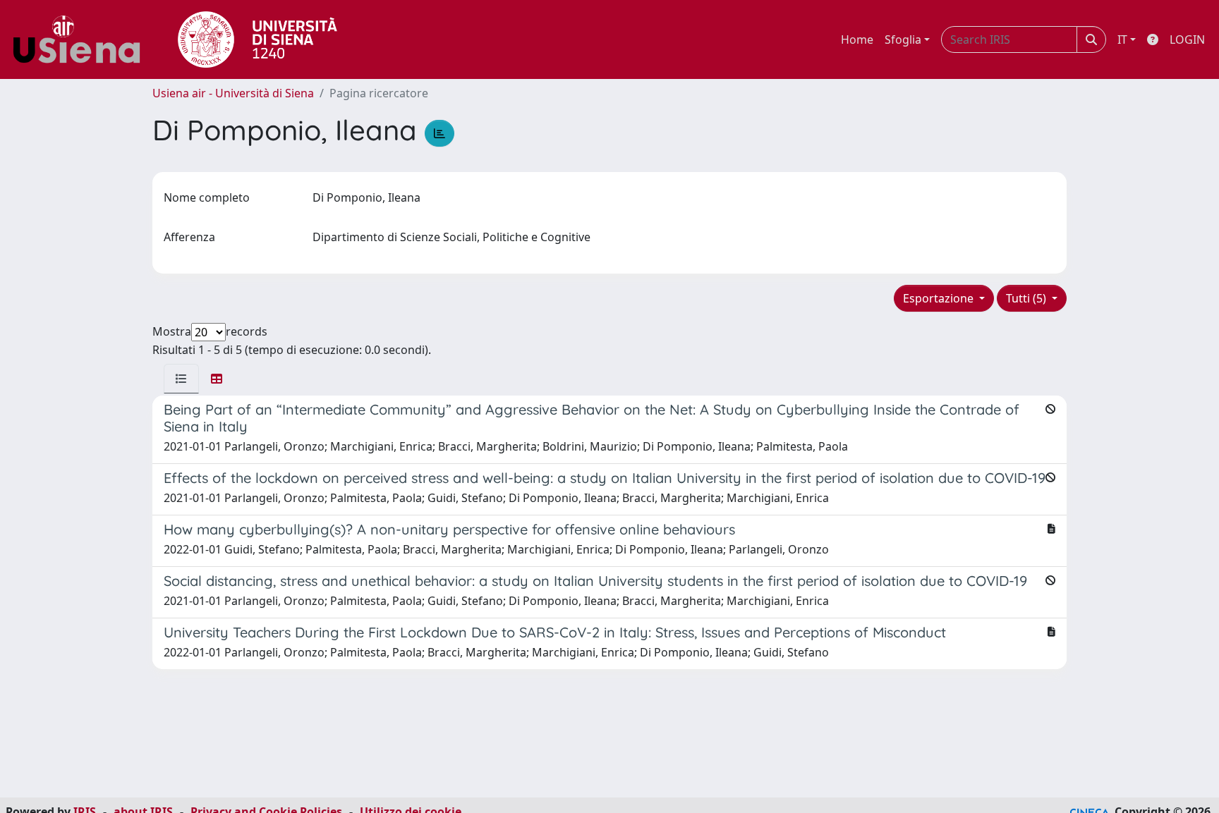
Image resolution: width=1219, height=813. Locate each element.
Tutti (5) (1027, 298)
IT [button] (1122, 39)
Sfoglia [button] (903, 39)
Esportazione (939, 298)
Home (857, 39)
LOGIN (1187, 39)
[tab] (181, 378)
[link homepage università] (257, 39)
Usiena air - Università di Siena (233, 93)
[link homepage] (81, 39)
